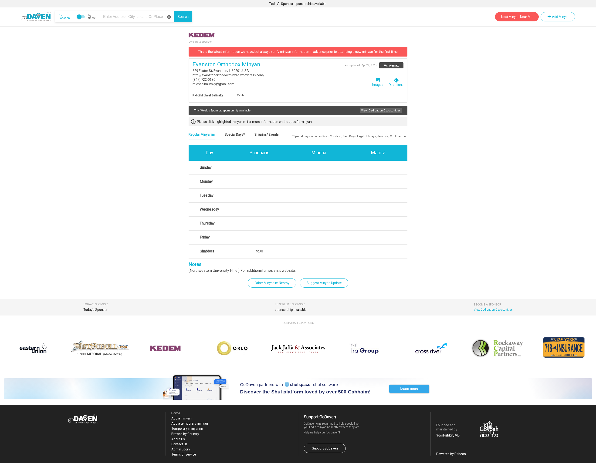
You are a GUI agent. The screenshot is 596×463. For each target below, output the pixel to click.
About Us (178, 439)
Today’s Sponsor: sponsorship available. (298, 3)
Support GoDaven (325, 448)
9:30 (259, 251)
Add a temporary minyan (189, 423)
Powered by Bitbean (451, 454)
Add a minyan (181, 418)
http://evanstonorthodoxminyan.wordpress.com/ (228, 75)
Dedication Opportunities (381, 110)
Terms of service (183, 454)
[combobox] (138, 16)
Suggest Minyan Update (324, 283)
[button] (409, 389)
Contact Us (179, 444)
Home (175, 413)
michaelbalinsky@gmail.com (213, 84)
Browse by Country (185, 434)
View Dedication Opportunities (493, 309)
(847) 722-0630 (204, 79)
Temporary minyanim (187, 428)
